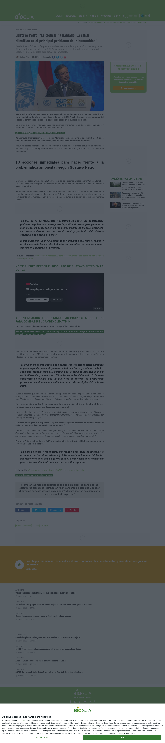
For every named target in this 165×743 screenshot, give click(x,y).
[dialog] (82, 723)
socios (24, 720)
